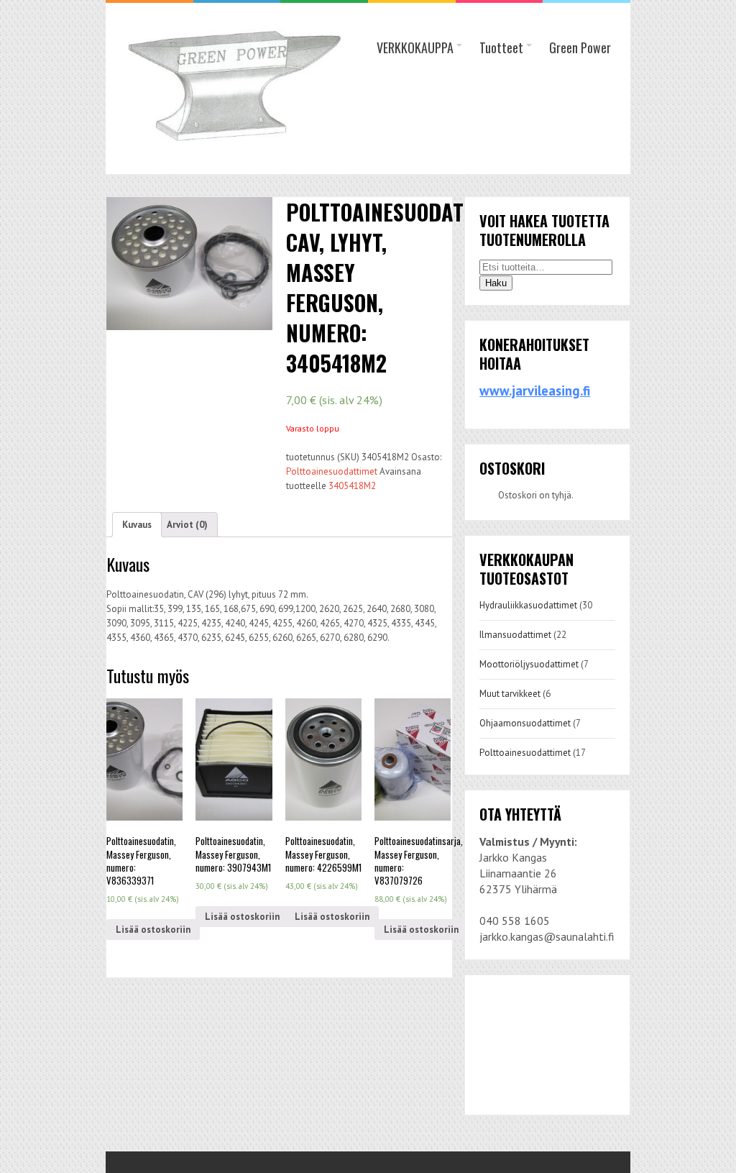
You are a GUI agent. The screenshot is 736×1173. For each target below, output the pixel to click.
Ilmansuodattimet (515, 635)
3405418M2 (352, 486)
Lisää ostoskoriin (153, 929)
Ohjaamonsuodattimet (525, 723)
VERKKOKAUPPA (415, 47)
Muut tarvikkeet (509, 694)
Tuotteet (501, 47)
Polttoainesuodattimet (331, 471)
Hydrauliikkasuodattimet (528, 605)
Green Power (580, 47)
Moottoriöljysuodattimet (529, 664)
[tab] (137, 524)
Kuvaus (137, 525)
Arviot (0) (187, 525)
